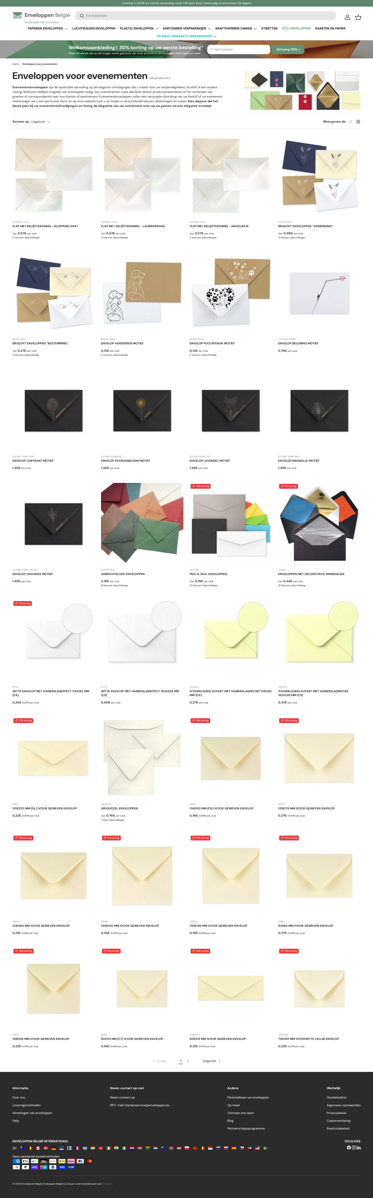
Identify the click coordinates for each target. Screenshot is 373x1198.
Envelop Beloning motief (298, 343)
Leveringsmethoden (26, 1105)
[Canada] (38, 1148)
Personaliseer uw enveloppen (248, 1097)
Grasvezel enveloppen (119, 808)
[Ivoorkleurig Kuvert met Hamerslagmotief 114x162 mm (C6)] (231, 641)
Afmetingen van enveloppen (32, 1113)
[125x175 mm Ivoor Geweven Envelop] (319, 758)
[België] (30, 1148)
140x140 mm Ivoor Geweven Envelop (130, 926)
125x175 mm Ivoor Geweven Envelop (306, 808)
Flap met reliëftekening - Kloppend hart (45, 226)
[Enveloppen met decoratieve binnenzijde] (319, 524)
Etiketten (269, 28)
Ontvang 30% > (288, 49)
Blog (230, 1121)
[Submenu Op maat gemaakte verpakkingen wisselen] (215, 36)
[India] (116, 1148)
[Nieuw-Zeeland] (163, 1148)
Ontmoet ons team (240, 1113)
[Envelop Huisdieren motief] (142, 293)
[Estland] (61, 1148)
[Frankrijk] (77, 1148)
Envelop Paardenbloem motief (125, 461)
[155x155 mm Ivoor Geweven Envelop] (53, 989)
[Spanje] (234, 1148)
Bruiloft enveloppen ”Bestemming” (40, 343)
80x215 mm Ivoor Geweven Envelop (218, 1039)
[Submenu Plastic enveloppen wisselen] (156, 28)
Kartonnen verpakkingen (184, 28)
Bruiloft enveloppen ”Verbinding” (305, 226)
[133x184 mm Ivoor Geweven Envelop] (53, 876)
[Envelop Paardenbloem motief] (142, 411)
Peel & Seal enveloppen (208, 574)
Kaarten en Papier (330, 28)
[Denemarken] (46, 1148)
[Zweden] (265, 1148)
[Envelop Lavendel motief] (231, 411)
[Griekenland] (85, 1148)
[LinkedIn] (359, 1148)
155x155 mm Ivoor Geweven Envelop (40, 1039)
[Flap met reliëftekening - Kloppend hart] (53, 176)
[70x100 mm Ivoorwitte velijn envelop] (319, 989)
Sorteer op (20, 122)
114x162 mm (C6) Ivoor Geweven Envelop (221, 808)
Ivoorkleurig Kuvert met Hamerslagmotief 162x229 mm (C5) (313, 693)
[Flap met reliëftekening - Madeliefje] (231, 176)
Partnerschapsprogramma (246, 1128)
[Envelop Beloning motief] (319, 293)
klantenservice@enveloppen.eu (147, 1105)
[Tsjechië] (242, 1148)
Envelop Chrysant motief (33, 461)
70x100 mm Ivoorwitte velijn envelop (308, 1039)
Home (15, 64)
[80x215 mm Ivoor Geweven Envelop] (231, 989)
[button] (358, 17)
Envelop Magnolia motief (298, 461)
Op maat (233, 1105)
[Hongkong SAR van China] (101, 1148)
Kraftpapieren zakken (233, 28)
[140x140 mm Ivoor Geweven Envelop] (142, 876)
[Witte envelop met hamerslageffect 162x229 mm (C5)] (142, 641)
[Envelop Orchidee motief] (53, 524)
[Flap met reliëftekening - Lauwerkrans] (142, 176)
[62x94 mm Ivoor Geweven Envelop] (319, 876)
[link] (159, 1061)
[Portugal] (195, 1148)
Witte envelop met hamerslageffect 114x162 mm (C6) (50, 693)
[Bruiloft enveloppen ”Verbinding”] (319, 176)
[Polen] (187, 1148)
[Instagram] (354, 1148)
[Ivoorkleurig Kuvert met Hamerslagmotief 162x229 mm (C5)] (319, 641)
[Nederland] (155, 1148)
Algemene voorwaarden (344, 1105)
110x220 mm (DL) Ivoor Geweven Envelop (44, 808)
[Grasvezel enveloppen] (142, 758)
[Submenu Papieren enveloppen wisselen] (66, 28)
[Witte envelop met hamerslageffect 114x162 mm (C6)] (53, 641)
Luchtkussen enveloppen (93, 28)
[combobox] (205, 15)
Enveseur (107, 1183)
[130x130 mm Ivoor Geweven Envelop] (231, 876)
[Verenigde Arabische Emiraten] (250, 1148)
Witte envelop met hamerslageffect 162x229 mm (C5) (140, 693)
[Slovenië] (218, 1148)
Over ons (18, 1097)
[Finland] (69, 1148)
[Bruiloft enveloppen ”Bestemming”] (53, 293)
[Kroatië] (132, 1148)
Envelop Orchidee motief (32, 574)
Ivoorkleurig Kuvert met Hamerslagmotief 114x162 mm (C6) (231, 693)
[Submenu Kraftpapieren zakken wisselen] (255, 28)
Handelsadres (337, 1097)
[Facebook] (349, 1148)
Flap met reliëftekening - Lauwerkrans (133, 226)
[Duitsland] (54, 1148)
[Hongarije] (93, 1148)
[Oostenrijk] (179, 1148)
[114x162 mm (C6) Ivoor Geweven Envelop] (231, 758)
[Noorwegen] (171, 1148)
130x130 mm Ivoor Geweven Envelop (218, 926)
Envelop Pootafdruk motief (212, 343)
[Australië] (22, 1148)
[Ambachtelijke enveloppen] (142, 524)
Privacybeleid (336, 1113)
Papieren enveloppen (45, 28)
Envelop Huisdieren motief (122, 343)
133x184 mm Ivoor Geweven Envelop (41, 926)
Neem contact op (122, 1097)
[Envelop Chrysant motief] (53, 411)
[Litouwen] (148, 1148)
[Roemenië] (202, 1148)
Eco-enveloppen (296, 28)
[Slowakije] (226, 1148)
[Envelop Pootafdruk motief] (231, 293)
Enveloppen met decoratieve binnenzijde (311, 574)
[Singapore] (210, 1148)
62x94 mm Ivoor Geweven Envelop (305, 926)
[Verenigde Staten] (257, 1148)
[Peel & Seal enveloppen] (231, 524)
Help (15, 1121)
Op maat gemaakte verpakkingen (184, 36)
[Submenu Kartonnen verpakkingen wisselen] (209, 28)
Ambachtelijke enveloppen (123, 574)
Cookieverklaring (338, 1121)
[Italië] (124, 1148)
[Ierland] (108, 1148)
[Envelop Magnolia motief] (319, 411)
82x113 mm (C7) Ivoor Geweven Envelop (132, 1039)
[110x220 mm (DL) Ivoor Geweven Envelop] (53, 758)
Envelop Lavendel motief (210, 461)
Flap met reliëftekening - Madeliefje (219, 226)
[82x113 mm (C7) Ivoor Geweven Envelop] (142, 989)
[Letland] (140, 1148)
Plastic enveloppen (137, 28)
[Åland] (14, 1148)
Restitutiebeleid (338, 1128)
